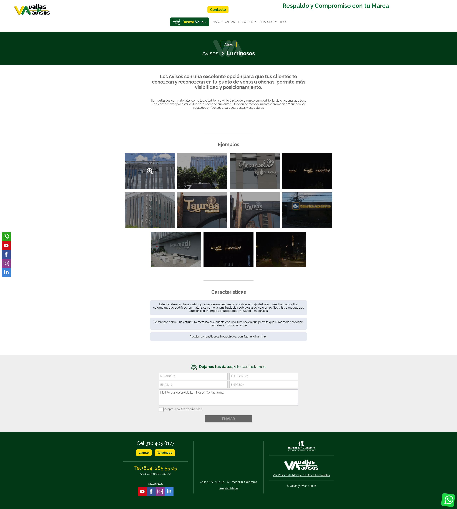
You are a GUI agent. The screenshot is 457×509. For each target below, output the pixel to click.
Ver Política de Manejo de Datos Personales (301, 475)
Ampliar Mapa (228, 488)
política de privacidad (189, 409)
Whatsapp (164, 452)
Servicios (266, 22)
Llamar (144, 452)
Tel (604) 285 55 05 (155, 468)
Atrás (228, 44)
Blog (283, 22)
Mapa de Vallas (224, 22)
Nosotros (245, 22)
